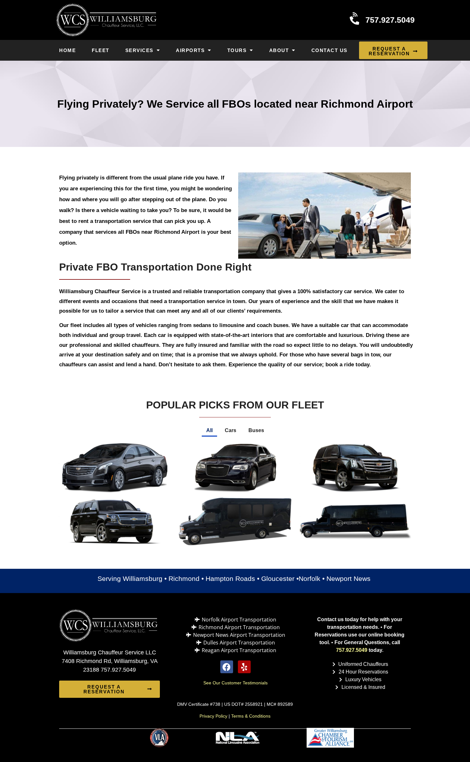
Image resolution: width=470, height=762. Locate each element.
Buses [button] (256, 430)
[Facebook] (226, 666)
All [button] (209, 430)
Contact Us (329, 50)
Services (139, 50)
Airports (190, 50)
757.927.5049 (351, 650)
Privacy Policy (213, 716)
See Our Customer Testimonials (235, 682)
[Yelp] (244, 666)
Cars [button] (230, 430)
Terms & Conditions (250, 716)
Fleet (100, 50)
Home (67, 50)
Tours (237, 50)
